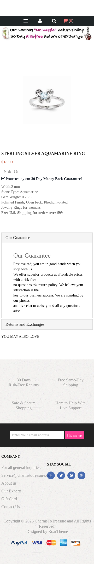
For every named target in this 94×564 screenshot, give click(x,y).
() (70, 21)
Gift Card (9, 499)
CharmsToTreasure (50, 521)
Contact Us (10, 506)
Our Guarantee (17, 237)
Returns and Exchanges (24, 324)
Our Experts (11, 491)
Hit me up (74, 435)
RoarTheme (58, 531)
